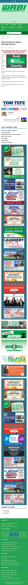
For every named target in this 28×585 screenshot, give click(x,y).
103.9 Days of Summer (6, 142)
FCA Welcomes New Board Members (9, 548)
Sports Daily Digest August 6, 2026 (9, 574)
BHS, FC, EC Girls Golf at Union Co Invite (10, 578)
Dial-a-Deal (12, 27)
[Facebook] (12, 1)
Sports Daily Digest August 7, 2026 (9, 572)
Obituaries (13, 24)
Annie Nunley (11, 47)
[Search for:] (14, 32)
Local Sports (7, 512)
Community (3, 27)
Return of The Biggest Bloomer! (9, 130)
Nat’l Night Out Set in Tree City (8, 550)
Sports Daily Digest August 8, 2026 (9, 542)
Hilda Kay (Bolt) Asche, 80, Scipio (8, 560)
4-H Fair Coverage (5, 132)
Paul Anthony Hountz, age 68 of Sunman (10, 564)
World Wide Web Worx (17, 583)
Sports (19, 24)
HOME (2, 24)
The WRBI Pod (20, 27)
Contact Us (10, 524)
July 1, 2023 (4, 47)
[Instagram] (15, 1)
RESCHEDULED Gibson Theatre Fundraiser (11, 134)
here (4, 86)
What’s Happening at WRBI (9, 127)
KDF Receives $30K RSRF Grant (8, 544)
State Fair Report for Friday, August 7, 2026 (10, 546)
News (7, 24)
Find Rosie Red (4, 140)
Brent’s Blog (4, 138)
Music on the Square (6, 136)
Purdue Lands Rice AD (6, 576)
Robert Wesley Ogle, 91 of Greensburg (9, 562)
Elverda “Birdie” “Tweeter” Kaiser (8, 556)
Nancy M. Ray (4, 558)
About (2, 30)
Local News (6, 510)
